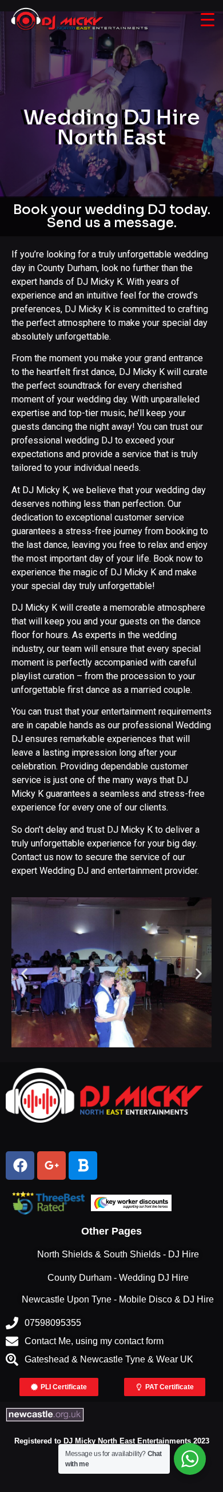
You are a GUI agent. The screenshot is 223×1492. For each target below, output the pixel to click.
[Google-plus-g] (51, 1165)
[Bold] (83, 1165)
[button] (24, 974)
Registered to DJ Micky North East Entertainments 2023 (111, 1441)
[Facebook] (20, 1165)
